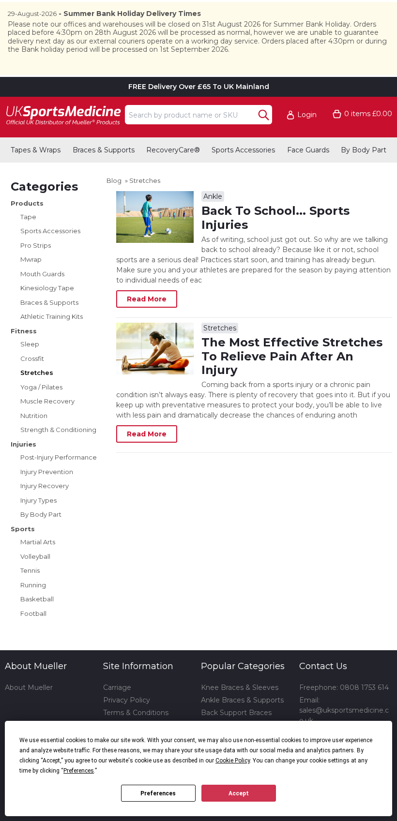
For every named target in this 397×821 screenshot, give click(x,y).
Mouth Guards (42, 274)
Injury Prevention (46, 472)
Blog (114, 180)
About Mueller (29, 687)
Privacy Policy (126, 700)
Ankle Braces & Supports (242, 700)
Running (33, 585)
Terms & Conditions (135, 712)
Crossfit (32, 358)
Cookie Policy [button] (232, 760)
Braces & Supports (104, 150)
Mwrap (31, 259)
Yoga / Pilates (41, 387)
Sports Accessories (243, 150)
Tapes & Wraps (36, 150)
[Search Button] (263, 114)
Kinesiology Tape (47, 288)
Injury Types (38, 500)
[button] (306, 115)
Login (307, 115)
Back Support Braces (236, 712)
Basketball (37, 599)
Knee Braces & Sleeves (239, 687)
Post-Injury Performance (58, 457)
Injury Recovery (44, 486)
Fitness (24, 331)
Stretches (36, 372)
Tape (28, 217)
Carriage (117, 687)
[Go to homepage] (63, 115)
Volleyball (35, 556)
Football (33, 613)
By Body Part (363, 150)
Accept (239, 793)
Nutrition (33, 415)
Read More (147, 299)
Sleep (29, 344)
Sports (23, 529)
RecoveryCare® (173, 150)
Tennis (30, 570)
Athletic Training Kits (51, 316)
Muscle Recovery (47, 401)
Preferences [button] (78, 770)
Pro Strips (35, 245)
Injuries (23, 444)
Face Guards (308, 150)
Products (27, 203)
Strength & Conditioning (58, 429)
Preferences (158, 793)
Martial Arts (37, 542)
